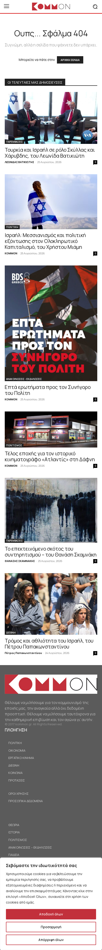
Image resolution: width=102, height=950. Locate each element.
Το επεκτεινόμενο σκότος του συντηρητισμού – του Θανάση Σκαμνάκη (51, 551)
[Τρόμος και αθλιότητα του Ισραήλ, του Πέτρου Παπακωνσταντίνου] (51, 604)
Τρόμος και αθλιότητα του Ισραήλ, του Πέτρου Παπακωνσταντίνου (49, 643)
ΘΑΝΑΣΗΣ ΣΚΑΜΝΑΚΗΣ (20, 561)
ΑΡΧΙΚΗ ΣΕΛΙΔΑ (70, 60)
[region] (51, 904)
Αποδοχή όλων (51, 914)
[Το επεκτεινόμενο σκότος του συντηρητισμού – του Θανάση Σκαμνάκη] (51, 510)
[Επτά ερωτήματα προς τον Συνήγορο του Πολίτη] (51, 323)
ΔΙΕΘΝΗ (11, 632)
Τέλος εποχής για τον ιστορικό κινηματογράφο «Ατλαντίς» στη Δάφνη (50, 456)
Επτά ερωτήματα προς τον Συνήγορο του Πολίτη (48, 390)
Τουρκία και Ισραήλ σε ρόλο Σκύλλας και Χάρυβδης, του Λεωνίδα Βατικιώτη (50, 152)
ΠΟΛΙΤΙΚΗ (12, 227)
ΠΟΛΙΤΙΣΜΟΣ (14, 445)
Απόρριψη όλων (51, 939)
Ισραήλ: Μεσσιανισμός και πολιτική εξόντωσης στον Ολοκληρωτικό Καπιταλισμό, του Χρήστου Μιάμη (45, 241)
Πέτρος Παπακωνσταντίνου (23, 653)
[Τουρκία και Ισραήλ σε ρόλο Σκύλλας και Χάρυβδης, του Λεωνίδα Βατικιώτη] (51, 118)
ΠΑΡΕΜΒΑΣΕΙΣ (14, 141)
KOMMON (11, 253)
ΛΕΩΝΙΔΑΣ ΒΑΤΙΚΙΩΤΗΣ (19, 162)
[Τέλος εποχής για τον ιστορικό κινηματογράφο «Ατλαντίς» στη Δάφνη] (51, 429)
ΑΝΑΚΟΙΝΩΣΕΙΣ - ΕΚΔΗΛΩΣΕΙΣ (24, 379)
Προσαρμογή (51, 927)
